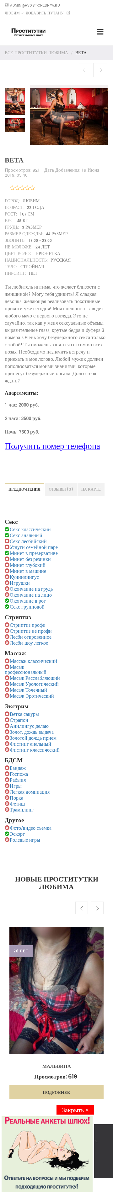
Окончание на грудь (31, 589)
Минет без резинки (30, 559)
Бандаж (18, 768)
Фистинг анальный (30, 744)
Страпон (19, 720)
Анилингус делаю (29, 726)
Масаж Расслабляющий (35, 678)
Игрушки (20, 583)
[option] (56, 1013)
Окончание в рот (28, 601)
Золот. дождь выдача (32, 732)
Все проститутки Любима (36, 53)
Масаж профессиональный (25, 670)
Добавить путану (45, 13)
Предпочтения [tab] (24, 489)
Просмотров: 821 (22, 170)
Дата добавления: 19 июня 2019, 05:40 (52, 172)
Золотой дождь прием (33, 738)
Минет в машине (28, 571)
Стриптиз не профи (31, 631)
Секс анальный (26, 535)
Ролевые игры (25, 840)
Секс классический (30, 529)
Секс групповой (27, 607)
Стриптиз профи (28, 625)
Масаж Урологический (34, 684)
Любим (12, 13)
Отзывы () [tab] (61, 489)
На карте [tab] (91, 489)
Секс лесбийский (28, 541)
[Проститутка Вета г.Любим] (16, 100)
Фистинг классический (35, 750)
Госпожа (19, 774)
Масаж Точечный (28, 690)
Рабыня (18, 780)
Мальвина (56, 1066)
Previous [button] (81, 908)
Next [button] (97, 908)
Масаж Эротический (32, 696)
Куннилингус (24, 577)
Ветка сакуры (24, 714)
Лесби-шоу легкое (29, 643)
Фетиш (17, 804)
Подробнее (56, 1092)
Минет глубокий (28, 565)
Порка (16, 798)
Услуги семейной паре (34, 547)
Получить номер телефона (52, 446)
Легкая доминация (30, 792)
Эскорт (17, 834)
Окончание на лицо (31, 595)
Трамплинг (22, 810)
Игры (16, 786)
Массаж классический (33, 661)
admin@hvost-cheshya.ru (35, 5)
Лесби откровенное (30, 637)
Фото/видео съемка (30, 828)
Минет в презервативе (34, 553)
